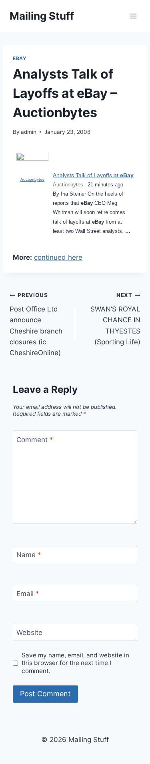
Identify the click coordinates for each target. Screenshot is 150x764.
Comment (34, 439)
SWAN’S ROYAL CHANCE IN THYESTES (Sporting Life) (115, 319)
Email (27, 594)
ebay (19, 58)
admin (28, 132)
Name (28, 555)
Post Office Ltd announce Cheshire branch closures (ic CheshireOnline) (36, 324)
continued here (58, 257)
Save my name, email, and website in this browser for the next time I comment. (75, 663)
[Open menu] (133, 16)
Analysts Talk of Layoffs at (93, 175)
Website (29, 633)
